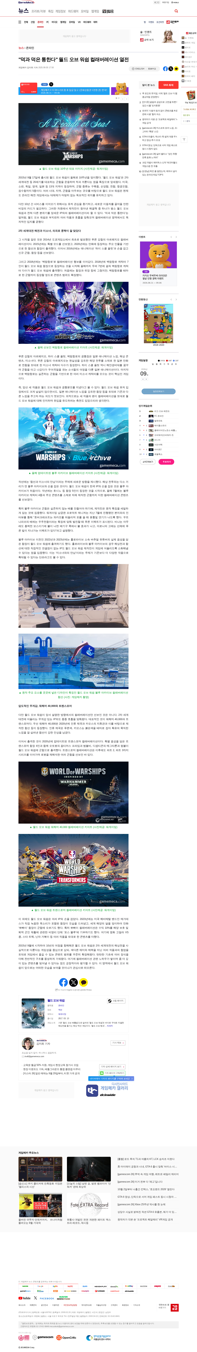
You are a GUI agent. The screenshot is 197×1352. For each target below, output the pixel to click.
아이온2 (157, 449)
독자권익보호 (86, 1305)
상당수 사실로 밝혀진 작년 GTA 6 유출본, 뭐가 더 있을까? (148, 1212)
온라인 (30, 47)
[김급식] (55, 1291)
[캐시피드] (115, 1291)
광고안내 (44, 1305)
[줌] (85, 1286)
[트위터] (37, 1298)
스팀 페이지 (118, 1000)
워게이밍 (62, 1014)
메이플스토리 (160, 425)
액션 (60, 1010)
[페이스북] (48, 1298)
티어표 (188, 71)
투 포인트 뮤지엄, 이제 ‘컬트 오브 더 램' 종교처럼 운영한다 (160, 95)
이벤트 (142, 236)
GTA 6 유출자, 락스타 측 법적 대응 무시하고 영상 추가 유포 (160, 138)
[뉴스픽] (85, 1291)
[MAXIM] (144, 1286)
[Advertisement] (74, 36)
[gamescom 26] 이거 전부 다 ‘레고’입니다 (140, 1181)
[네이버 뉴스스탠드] (65, 1298)
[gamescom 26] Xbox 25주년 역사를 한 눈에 (141, 1204)
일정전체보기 (158, 391)
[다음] (55, 1286)
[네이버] (25, 1286)
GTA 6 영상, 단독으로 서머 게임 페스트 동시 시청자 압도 (159, 147)
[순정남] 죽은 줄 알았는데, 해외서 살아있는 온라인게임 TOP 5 (159, 173)
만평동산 (143, 299)
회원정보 (125, 1305)
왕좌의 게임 (190, 43)
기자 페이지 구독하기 (114, 1073)
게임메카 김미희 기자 (28, 67)
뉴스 (21, 47)
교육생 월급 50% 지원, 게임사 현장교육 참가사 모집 (50, 1065)
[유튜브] (26, 1298)
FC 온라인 (159, 416)
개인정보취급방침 (70, 1305)
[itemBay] (129, 1286)
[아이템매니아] (40, 1291)
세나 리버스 (190, 52)
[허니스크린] (70, 1291)
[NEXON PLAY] (100, 1286)
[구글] (40, 1286)
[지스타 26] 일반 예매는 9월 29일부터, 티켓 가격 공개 (51, 1073)
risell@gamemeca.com (34, 1056)
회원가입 (165, 2)
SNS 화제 (168, 85)
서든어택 (158, 445)
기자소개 (136, 1305)
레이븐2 (188, 57)
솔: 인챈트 (189, 38)
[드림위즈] (172, 1286)
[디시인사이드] (129, 1291)
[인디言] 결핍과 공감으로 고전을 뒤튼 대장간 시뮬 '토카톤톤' (160, 104)
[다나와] (115, 1286)
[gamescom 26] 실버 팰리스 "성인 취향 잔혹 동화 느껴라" (159, 156)
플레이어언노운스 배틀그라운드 (168, 430)
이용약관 (55, 1305)
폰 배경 (188, 81)
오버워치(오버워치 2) (163, 435)
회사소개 (21, 1305)
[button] (132, 1078)
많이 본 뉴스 (148, 85)
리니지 (157, 440)
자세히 (110, 1026)
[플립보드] (100, 1291)
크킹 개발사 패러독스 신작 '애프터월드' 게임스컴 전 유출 (160, 164)
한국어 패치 (190, 76)
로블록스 (158, 454)
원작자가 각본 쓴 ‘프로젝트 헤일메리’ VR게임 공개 (160, 121)
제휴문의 (33, 1305)
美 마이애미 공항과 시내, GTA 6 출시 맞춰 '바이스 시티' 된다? (148, 1166)
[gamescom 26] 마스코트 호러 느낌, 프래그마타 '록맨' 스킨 (160, 130)
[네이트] (70, 1286)
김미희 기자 (43, 1043)
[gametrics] (25, 1291)
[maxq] (158, 1286)
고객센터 (114, 1305)
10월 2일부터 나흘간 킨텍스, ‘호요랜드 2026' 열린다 (146, 1189)
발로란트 (158, 421)
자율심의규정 (101, 1305)
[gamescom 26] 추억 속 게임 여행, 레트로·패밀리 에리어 (148, 1174)
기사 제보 (116, 1042)
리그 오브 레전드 (162, 411)
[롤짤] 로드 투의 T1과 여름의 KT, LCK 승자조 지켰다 (146, 1159)
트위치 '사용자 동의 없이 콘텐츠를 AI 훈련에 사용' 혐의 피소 (160, 112)
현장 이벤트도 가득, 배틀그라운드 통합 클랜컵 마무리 (51, 1069)
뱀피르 (188, 47)
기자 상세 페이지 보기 (111, 1066)
